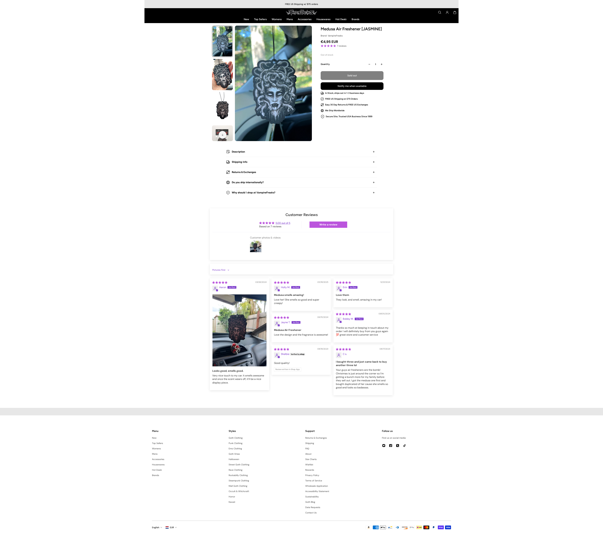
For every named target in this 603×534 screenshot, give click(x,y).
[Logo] (301, 12)
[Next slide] (222, 135)
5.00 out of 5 (283, 223)
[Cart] (455, 12)
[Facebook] (390, 445)
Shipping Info (239, 161)
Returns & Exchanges (244, 172)
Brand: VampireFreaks (332, 35)
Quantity (325, 64)
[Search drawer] (439, 12)
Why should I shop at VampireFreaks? (253, 192)
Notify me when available (352, 86)
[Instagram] (383, 445)
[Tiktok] (404, 445)
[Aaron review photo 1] (239, 330)
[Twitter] (397, 445)
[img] (219, 282)
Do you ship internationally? (248, 182)
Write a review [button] (328, 224)
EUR (172, 527)
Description (238, 151)
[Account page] (447, 12)
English (155, 527)
